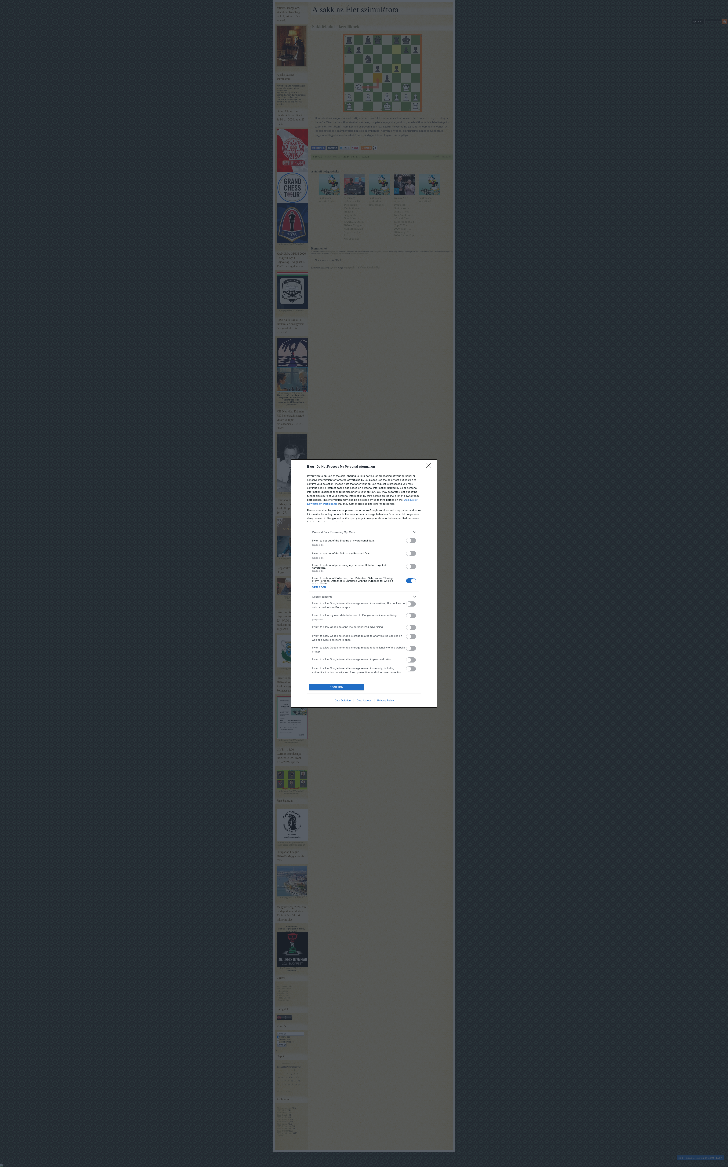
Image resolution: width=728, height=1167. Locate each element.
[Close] (429, 467)
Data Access (364, 700)
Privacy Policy (385, 700)
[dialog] (364, 583)
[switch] (411, 540)
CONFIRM (337, 687)
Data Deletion (342, 700)
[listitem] (364, 532)
